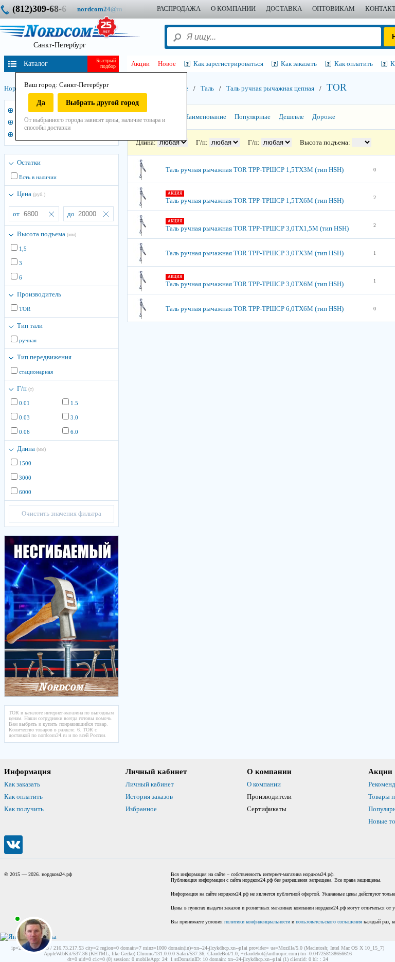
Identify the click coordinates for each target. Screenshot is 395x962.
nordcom (107, 9)
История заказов (149, 796)
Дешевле (291, 116)
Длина (31, 448)
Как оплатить (23, 796)
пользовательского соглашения (329, 921)
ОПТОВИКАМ (333, 8)
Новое (167, 63)
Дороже (323, 116)
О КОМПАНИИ (233, 8)
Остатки (29, 162)
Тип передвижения (44, 357)
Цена (31, 194)
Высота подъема (46, 234)
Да (41, 103)
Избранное (141, 809)
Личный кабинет (149, 784)
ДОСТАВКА (284, 8)
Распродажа (179, 8)
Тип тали (30, 325)
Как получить (24, 809)
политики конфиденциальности (257, 921)
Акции (140, 63)
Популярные (253, 116)
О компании (264, 784)
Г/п (25, 388)
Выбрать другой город (102, 103)
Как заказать (22, 784)
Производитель (39, 294)
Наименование (205, 116)
